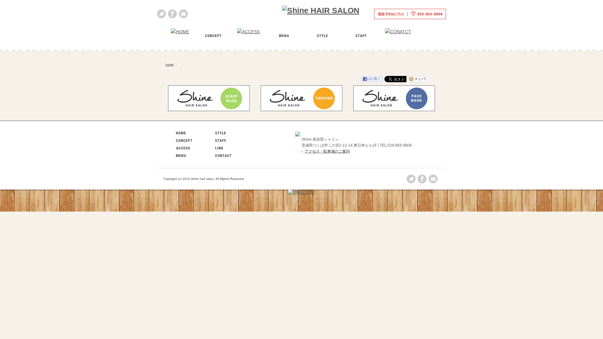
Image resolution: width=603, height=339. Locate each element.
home (170, 64)
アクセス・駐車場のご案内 (327, 151)
